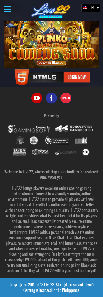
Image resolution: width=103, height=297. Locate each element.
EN (93, 7)
